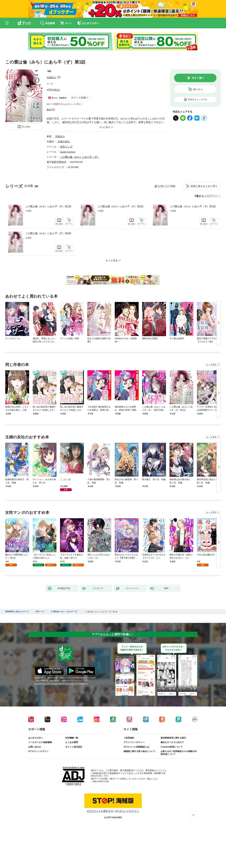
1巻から (199, 196)
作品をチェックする (197, 99)
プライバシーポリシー (134, 742)
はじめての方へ (35, 738)
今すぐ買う (198, 78)
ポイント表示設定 (73, 747)
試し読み (26, 126)
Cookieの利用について (172, 747)
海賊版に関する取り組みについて (139, 751)
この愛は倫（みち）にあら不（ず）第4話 (48, 233)
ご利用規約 (129, 738)
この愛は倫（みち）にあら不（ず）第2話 (120, 206)
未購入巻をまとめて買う (204, 186)
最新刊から (214, 196)
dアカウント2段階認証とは (136, 747)
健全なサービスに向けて (172, 742)
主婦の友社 (64, 141)
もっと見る (211, 364)
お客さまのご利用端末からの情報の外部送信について (179, 752)
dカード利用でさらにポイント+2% (63, 104)
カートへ (198, 89)
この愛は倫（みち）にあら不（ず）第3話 (193, 206)
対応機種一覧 (71, 738)
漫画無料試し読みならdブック (17, 611)
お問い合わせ (34, 747)
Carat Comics (67, 151)
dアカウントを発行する (100, 811)
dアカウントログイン (38, 751)
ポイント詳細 (78, 97)
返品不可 (51, 109)
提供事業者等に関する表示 (173, 738)
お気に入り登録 (166, 186)
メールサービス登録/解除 (40, 742)
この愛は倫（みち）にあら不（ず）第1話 (48, 206)
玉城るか (51, 77)
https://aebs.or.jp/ (101, 781)
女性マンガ (66, 146)
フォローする (59, 77)
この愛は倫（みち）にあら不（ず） (80, 156)
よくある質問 (71, 742)
